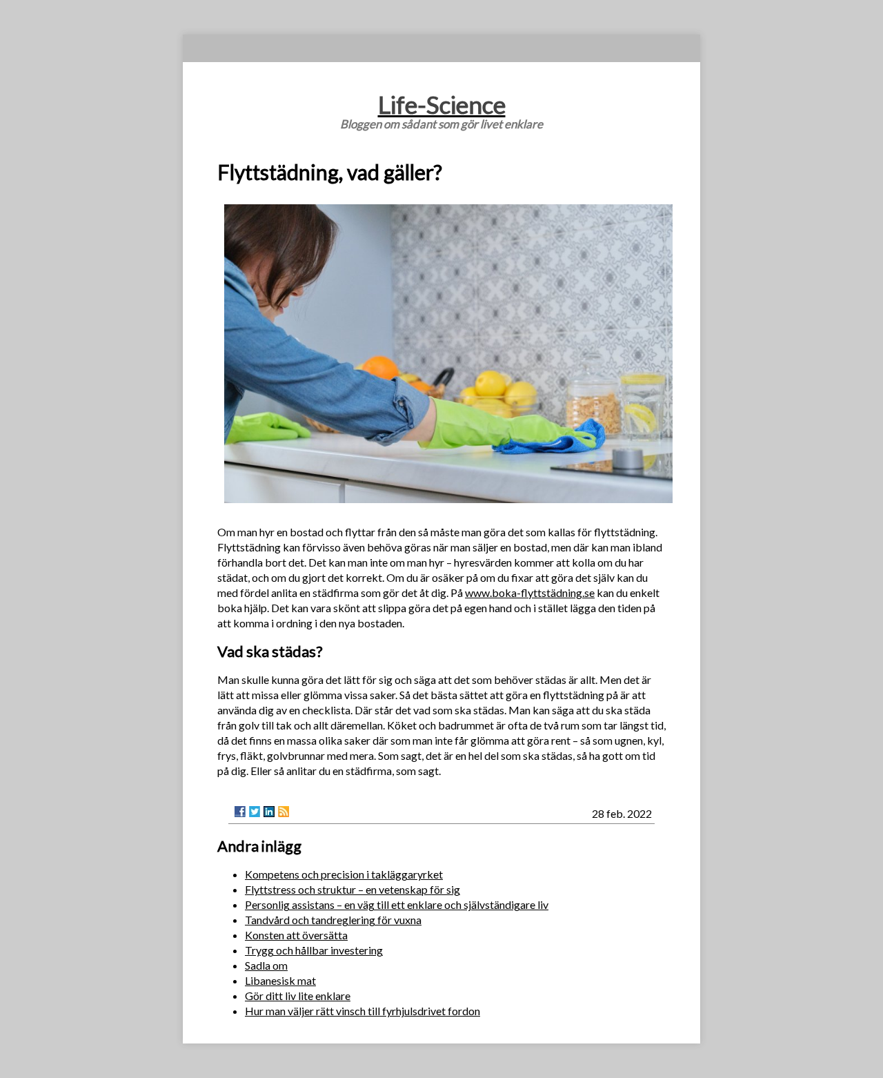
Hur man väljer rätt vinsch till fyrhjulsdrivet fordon (362, 1010)
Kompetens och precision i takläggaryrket (344, 874)
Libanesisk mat (280, 980)
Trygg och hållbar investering (314, 950)
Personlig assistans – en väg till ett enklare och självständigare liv (396, 904)
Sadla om (266, 965)
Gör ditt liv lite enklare (297, 995)
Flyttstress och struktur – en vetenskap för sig (352, 889)
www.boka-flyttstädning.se (530, 592)
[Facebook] (240, 811)
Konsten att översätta (296, 934)
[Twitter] (254, 811)
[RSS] (283, 811)
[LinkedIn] (269, 811)
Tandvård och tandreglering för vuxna (333, 919)
